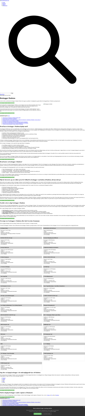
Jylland (48, 395)
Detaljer (54, 411)
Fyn (52, 395)
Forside (3, 2)
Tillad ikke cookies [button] (46, 413)
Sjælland (57, 395)
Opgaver (3, 4)
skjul (9, 115)
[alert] (42, 411)
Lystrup (3, 379)
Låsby (3, 381)
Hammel (3, 378)
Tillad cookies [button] (37, 413)
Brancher (4, 3)
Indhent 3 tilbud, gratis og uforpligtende (7, 113)
